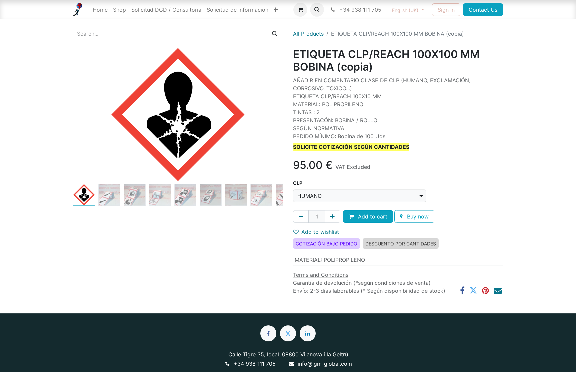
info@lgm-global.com (325, 363)
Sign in (446, 9)
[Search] (274, 33)
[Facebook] (462, 290)
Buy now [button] (417, 216)
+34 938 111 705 (359, 9)
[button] (317, 10)
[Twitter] (473, 290)
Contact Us (483, 9)
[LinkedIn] (308, 333)
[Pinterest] (485, 290)
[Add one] (332, 216)
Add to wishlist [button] (320, 231)
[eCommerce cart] (300, 10)
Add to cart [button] (371, 216)
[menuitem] (100, 9)
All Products (308, 33)
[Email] (498, 290)
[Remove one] (301, 216)
